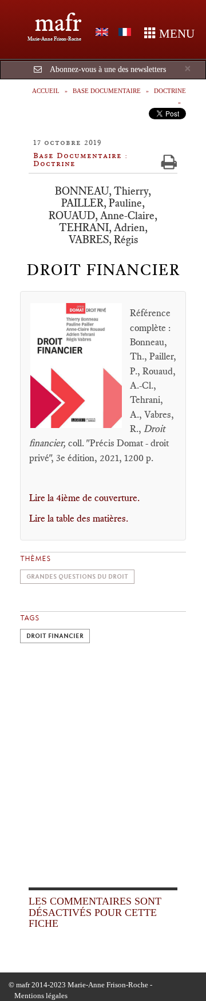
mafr (58, 22)
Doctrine (170, 90)
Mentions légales (41, 995)
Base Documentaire (107, 90)
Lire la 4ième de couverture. (84, 497)
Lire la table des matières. (78, 518)
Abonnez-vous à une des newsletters (108, 69)
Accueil (46, 90)
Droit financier (55, 636)
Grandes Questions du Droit (77, 576)
